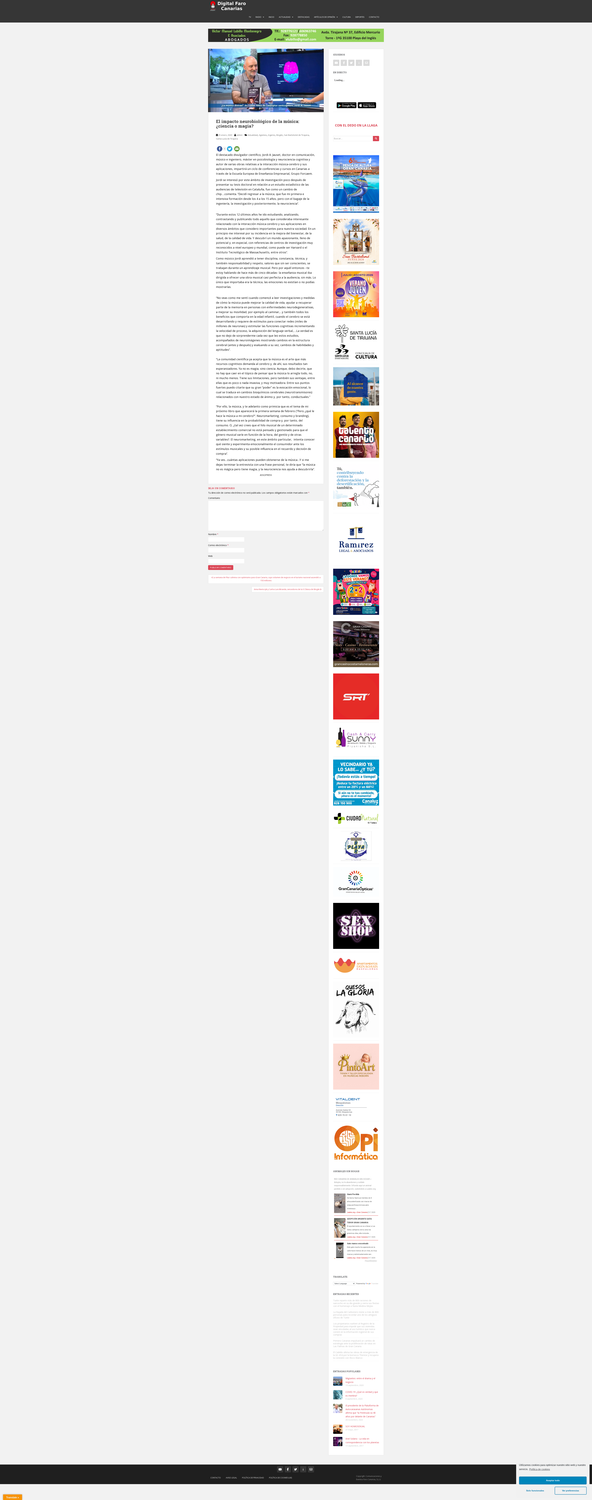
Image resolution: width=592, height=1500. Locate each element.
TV (250, 17)
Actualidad (284, 17)
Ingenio (271, 135)
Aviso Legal (231, 1477)
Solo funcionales (535, 1490)
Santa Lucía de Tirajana (227, 138)
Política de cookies (539, 1469)
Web (210, 556)
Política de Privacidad (253, 1477)
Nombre (213, 534)
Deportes (359, 17)
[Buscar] (376, 138)
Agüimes (263, 135)
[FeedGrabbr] (356, 1261)
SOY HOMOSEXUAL (355, 1426)
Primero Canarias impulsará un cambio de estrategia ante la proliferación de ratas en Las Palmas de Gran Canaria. (354, 1343)
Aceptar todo (553, 1480)
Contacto (374, 17)
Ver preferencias (570, 1490)
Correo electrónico (218, 545)
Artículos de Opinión (324, 17)
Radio (258, 17)
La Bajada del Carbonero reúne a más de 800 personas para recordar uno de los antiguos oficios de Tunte (356, 1315)
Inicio (271, 17)
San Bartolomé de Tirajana (296, 135)
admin (240, 135)
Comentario (214, 498)
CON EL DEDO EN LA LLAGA (356, 125)
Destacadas (303, 17)
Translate (374, 1283)
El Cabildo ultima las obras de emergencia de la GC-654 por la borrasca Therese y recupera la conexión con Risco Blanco (355, 1355)
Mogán (279, 135)
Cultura (346, 17)
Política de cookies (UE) (280, 1477)
